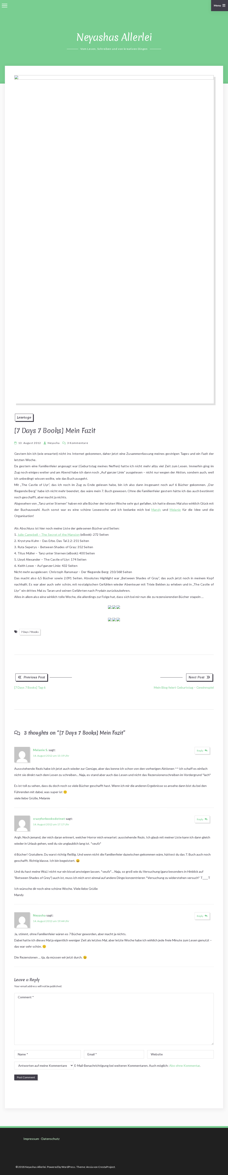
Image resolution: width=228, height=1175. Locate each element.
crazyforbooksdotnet (49, 818)
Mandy (156, 509)
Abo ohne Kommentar (184, 1065)
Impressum (31, 1139)
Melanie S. (40, 750)
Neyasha (54, 443)
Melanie (175, 509)
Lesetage (24, 417)
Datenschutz (50, 1139)
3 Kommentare (77, 443)
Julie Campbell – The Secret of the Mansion (49, 534)
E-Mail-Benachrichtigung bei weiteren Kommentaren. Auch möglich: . (137, 1065)
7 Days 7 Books (30, 632)
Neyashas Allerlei (114, 37)
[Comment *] (114, 1044)
